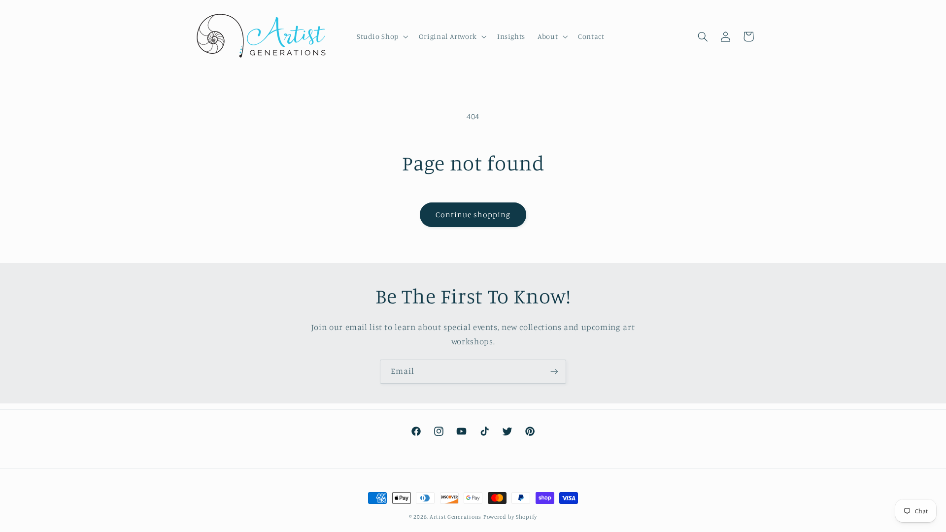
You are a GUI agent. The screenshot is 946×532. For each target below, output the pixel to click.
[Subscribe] (554, 372)
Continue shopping (473, 214)
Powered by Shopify (510, 516)
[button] (381, 36)
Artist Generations (455, 516)
